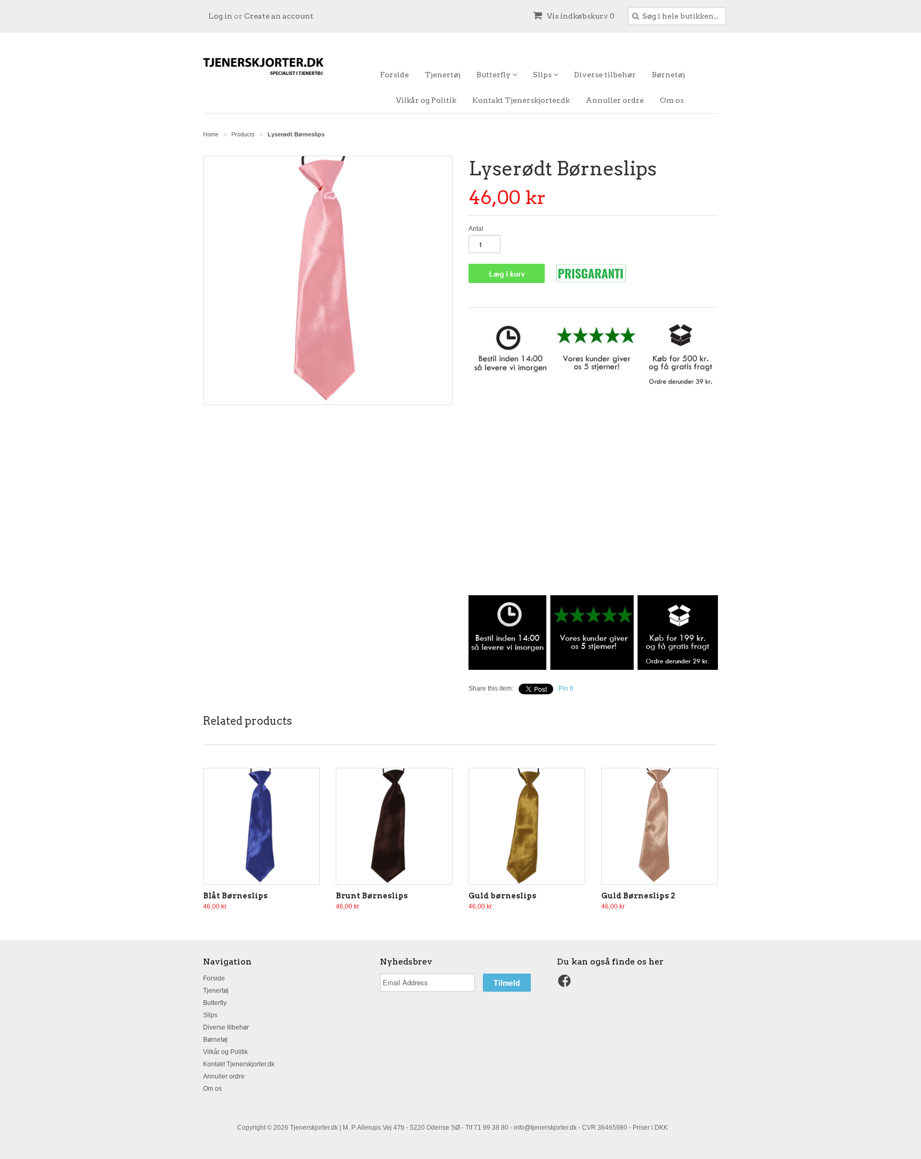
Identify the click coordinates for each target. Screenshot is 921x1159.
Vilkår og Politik (426, 100)
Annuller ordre (615, 100)
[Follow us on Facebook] (566, 984)
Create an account (278, 16)
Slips (543, 74)
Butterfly (494, 74)
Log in (220, 16)
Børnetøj (668, 74)
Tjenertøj (443, 74)
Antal (475, 228)
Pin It (566, 688)
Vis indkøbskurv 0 (580, 16)
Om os (672, 100)
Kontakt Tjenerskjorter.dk (521, 100)
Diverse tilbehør (605, 74)
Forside (394, 74)
